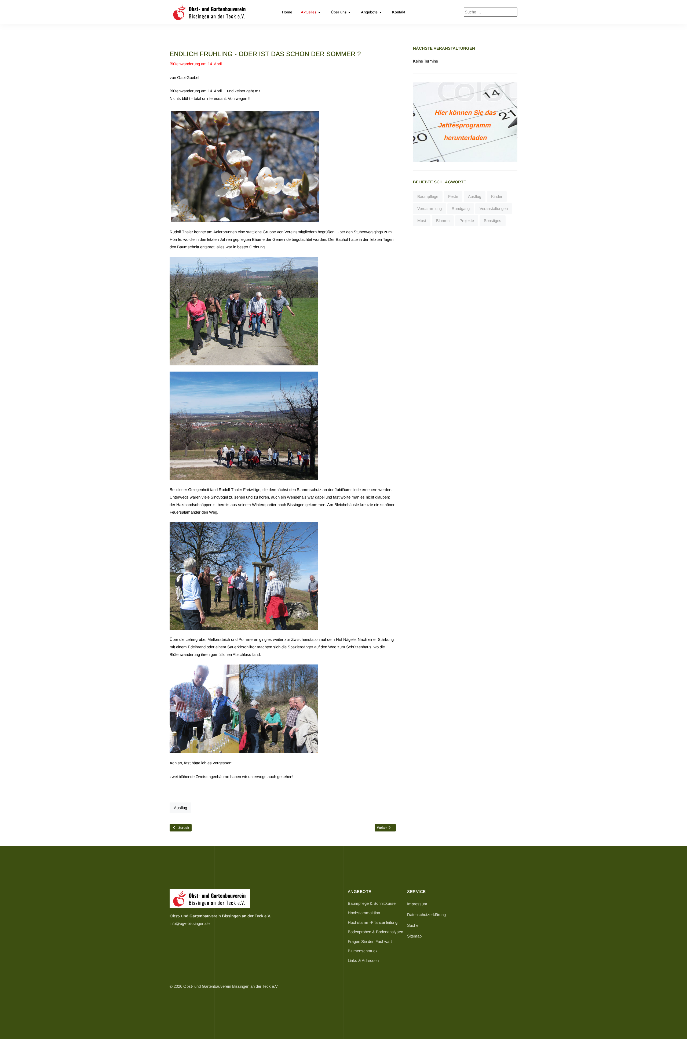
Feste (453, 196)
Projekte (466, 220)
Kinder (496, 196)
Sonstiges (492, 220)
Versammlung (429, 208)
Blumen (443, 220)
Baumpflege (427, 196)
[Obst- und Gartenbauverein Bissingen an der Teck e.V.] (210, 12)
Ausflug (180, 807)
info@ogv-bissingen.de (190, 923)
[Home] (210, 898)
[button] (312, 12)
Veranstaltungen (494, 208)
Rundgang (461, 208)
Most (421, 220)
